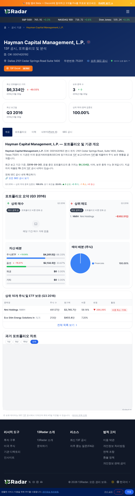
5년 (16, 341)
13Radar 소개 (45, 440)
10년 (25, 341)
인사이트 (9, 457)
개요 (7, 132)
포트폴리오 (21, 132)
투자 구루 (9, 440)
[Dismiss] (131, 3)
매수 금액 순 (13, 210)
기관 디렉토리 (12, 451)
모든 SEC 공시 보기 (19, 178)
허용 (129, 492)
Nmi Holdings (11, 309)
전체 (34, 341)
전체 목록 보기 (65, 325)
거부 (119, 492)
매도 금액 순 (76, 210)
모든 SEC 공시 (99, 60)
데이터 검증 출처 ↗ (122, 61)
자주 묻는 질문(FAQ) (82, 446)
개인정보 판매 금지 (114, 463)
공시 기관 (16, 27)
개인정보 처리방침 (114, 446)
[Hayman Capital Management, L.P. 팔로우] (89, 42)
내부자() (49, 132)
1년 (8, 341)
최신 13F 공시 (78, 440)
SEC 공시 (67, 132)
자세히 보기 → (105, 3)
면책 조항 (108, 451)
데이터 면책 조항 (79, 415)
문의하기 (42, 446)
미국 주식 (9, 446)
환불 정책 (108, 457)
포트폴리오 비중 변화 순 (32, 210)
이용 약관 (108, 440)
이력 (34, 132)
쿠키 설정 (108, 492)
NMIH (22, 309)
